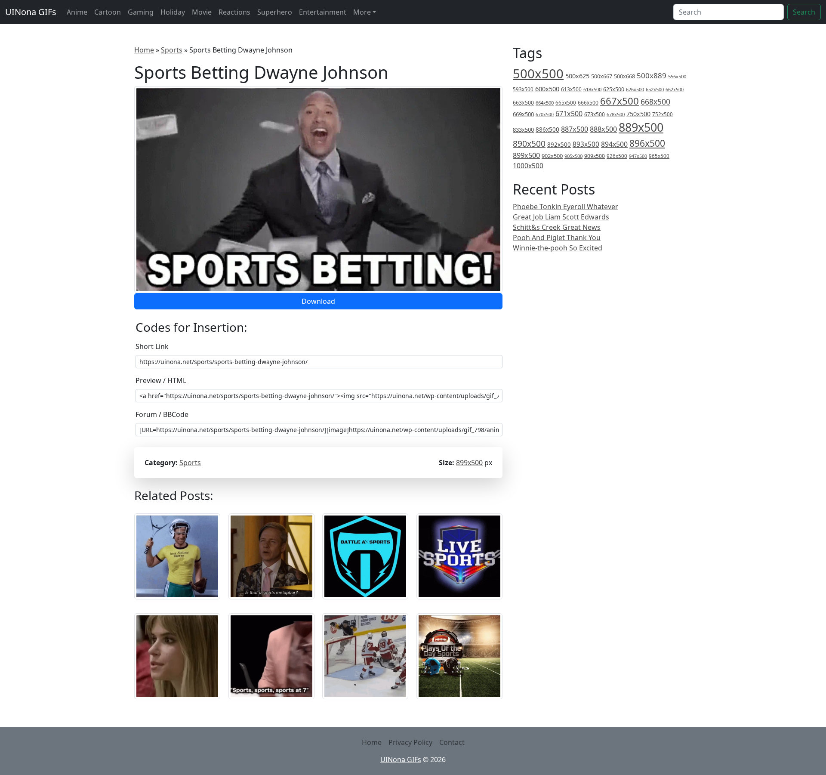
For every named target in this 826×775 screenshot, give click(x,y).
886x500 (547, 129)
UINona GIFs (30, 12)
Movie (202, 12)
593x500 (523, 89)
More (362, 12)
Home (144, 50)
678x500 (616, 114)
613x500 (571, 89)
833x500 (523, 129)
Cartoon (107, 12)
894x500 (614, 144)
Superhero (274, 12)
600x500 (547, 88)
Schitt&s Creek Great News (557, 227)
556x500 (677, 76)
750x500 (638, 114)
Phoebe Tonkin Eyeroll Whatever (565, 206)
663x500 (523, 102)
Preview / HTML (161, 380)
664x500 (545, 102)
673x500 (594, 114)
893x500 (586, 144)
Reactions (234, 12)
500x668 (624, 76)
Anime (77, 12)
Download (318, 301)
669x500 (523, 114)
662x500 (675, 89)
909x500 (594, 156)
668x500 (655, 101)
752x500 (662, 114)
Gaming (141, 12)
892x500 (559, 144)
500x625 (577, 75)
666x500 (588, 102)
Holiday (172, 12)
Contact (452, 742)
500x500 (538, 73)
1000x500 (528, 165)
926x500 (617, 156)
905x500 (573, 156)
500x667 (601, 76)
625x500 (613, 89)
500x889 (651, 75)
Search (804, 12)
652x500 (655, 89)
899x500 (469, 462)
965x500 (659, 156)
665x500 (565, 102)
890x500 (529, 143)
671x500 (569, 113)
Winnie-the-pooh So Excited (557, 248)
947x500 (638, 156)
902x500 (552, 156)
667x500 (619, 101)
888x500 (603, 129)
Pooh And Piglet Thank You (557, 237)
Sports (171, 50)
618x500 (592, 89)
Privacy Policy (410, 742)
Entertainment (322, 12)
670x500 (545, 114)
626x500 (635, 89)
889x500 (641, 127)
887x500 (574, 129)
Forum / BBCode (162, 414)
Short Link (152, 346)
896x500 (647, 143)
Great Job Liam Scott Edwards (561, 217)
